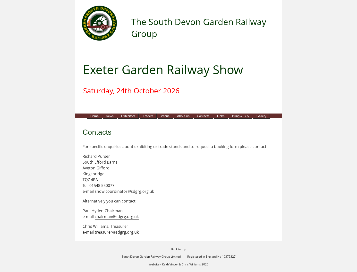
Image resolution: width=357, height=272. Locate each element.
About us (183, 116)
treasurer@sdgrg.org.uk (117, 232)
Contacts (203, 116)
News (110, 116)
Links (221, 116)
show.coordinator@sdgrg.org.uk (124, 191)
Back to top (178, 249)
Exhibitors (128, 116)
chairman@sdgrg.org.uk (117, 216)
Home (94, 116)
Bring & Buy (240, 116)
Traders (148, 116)
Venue (165, 116)
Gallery (261, 116)
